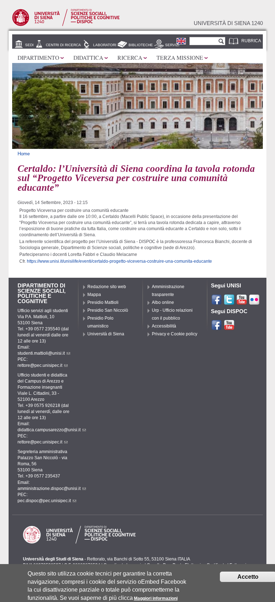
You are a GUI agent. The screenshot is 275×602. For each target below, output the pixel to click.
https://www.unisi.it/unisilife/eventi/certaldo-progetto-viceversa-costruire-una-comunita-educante (119, 261)
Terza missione (179, 57)
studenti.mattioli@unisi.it (41, 353)
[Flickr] (254, 302)
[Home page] (66, 24)
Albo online (163, 302)
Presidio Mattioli (103, 302)
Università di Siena (105, 333)
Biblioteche (141, 45)
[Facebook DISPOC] (216, 327)
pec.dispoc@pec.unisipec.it (44, 500)
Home (24, 153)
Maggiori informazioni (156, 598)
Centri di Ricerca (63, 45)
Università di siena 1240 (228, 23)
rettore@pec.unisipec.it (40, 365)
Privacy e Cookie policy (174, 333)
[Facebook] (216, 302)
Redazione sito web (106, 286)
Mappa (94, 294)
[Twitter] (229, 302)
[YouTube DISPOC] (229, 327)
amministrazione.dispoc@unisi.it (49, 488)
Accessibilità (164, 326)
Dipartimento (38, 57)
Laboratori (104, 45)
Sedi (29, 45)
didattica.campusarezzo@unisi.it (49, 429)
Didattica (88, 57)
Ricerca (129, 57)
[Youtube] (241, 302)
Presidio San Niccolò (107, 310)
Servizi (172, 45)
